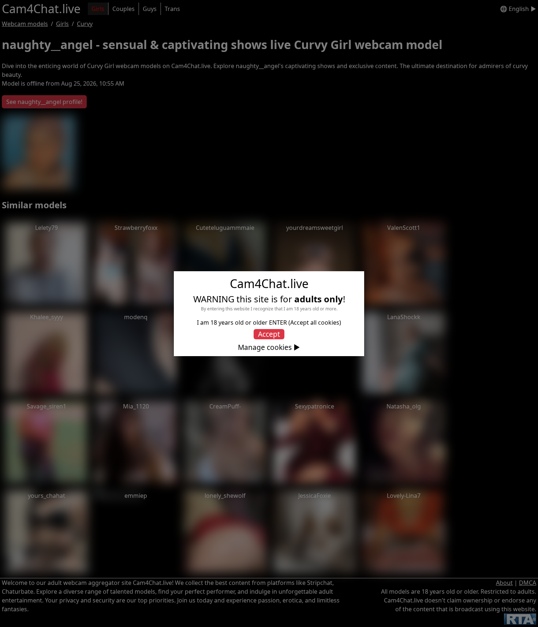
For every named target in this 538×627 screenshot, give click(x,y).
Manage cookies (265, 347)
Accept (269, 334)
